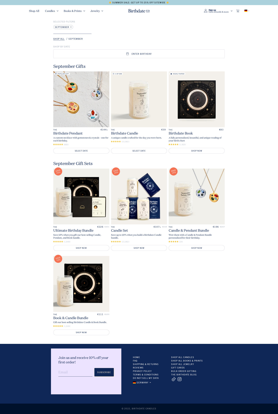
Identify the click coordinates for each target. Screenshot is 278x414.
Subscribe (104, 372)
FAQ (135, 360)
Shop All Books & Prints (187, 360)
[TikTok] (173, 379)
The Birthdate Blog (184, 374)
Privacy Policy (142, 371)
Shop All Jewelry (182, 364)
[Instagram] (179, 379)
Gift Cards (178, 367)
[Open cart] (238, 11)
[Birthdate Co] (139, 11)
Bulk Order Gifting (183, 371)
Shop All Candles (182, 357)
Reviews (138, 367)
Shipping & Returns (146, 364)
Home (136, 357)
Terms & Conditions (146, 374)
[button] (51, 11)
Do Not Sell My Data (146, 378)
